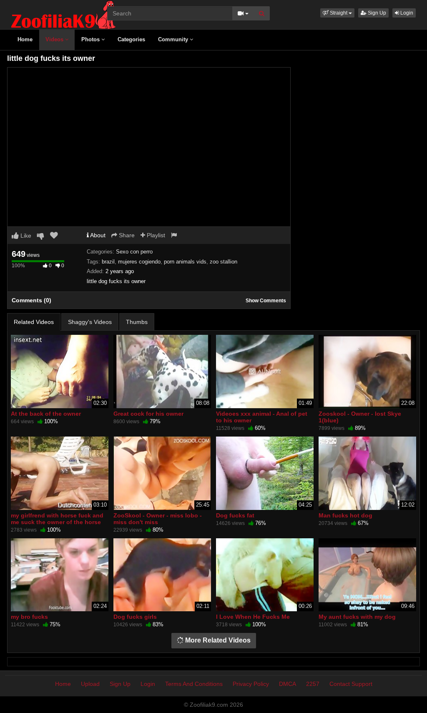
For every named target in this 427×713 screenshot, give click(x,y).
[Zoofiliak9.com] (63, 14)
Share (126, 235)
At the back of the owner (46, 413)
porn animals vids (185, 262)
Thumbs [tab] (137, 322)
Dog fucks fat (235, 515)
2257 (312, 683)
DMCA (287, 683)
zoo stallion (223, 262)
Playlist (155, 235)
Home (25, 39)
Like (25, 235)
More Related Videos (217, 640)
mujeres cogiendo (139, 262)
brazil (108, 262)
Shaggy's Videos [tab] (90, 322)
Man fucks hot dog (345, 515)
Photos (91, 39)
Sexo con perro (134, 252)
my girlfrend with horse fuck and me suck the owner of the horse (57, 518)
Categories (131, 39)
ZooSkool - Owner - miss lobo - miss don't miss (157, 518)
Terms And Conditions (194, 683)
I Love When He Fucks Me (253, 616)
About (97, 235)
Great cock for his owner (148, 413)
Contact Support (350, 683)
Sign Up (376, 13)
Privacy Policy (251, 683)
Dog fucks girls (135, 616)
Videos (55, 39)
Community (174, 39)
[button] (337, 13)
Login (406, 13)
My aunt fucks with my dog (357, 616)
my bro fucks (29, 616)
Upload (90, 683)
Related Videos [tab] (34, 322)
